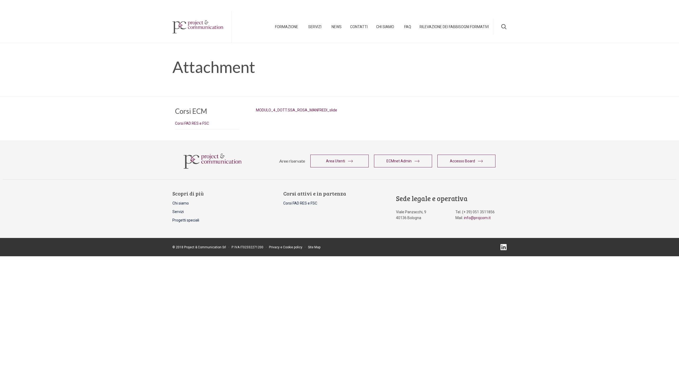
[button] (339, 161)
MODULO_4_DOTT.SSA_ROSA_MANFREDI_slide (296, 110)
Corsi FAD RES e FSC (192, 123)
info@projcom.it (477, 218)
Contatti (359, 27)
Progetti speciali (185, 220)
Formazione (286, 27)
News (337, 27)
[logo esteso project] (213, 167)
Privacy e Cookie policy (285, 247)
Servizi (314, 27)
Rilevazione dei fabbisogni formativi (454, 27)
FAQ (407, 27)
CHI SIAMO (385, 27)
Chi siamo (180, 203)
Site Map (314, 247)
